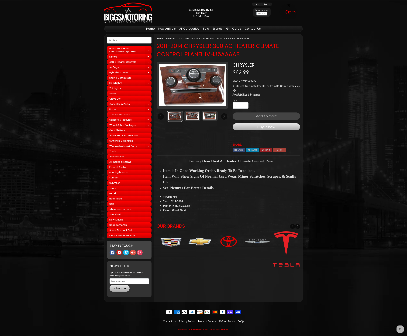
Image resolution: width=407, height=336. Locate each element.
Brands (218, 29)
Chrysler (244, 65)
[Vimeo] (126, 252)
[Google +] (133, 252)
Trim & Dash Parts (119, 114)
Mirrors (130, 57)
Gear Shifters (117, 130)
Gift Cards (233, 29)
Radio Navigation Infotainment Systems (130, 50)
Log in (256, 4)
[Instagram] (140, 252)
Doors (130, 110)
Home (150, 29)
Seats (112, 93)
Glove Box (115, 98)
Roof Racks (115, 198)
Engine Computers (120, 77)
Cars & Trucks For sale (122, 235)
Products (170, 38)
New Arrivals (167, 29)
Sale (206, 29)
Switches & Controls (121, 140)
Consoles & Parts (130, 104)
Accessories (116, 156)
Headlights (130, 83)
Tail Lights (115, 88)
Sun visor (114, 182)
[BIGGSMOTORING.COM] (128, 13)
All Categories (189, 29)
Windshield (115, 214)
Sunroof (114, 177)
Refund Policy (227, 321)
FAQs (241, 321)
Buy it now (266, 127)
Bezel (112, 193)
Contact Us (253, 29)
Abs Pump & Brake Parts (123, 135)
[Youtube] (119, 252)
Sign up (267, 4)
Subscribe (119, 288)
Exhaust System (118, 167)
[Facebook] (112, 252)
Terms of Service (207, 321)
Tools (112, 151)
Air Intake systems (120, 161)
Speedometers (118, 225)
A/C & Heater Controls (130, 62)
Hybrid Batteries (130, 73)
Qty (235, 100)
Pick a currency (262, 10)
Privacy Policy (187, 321)
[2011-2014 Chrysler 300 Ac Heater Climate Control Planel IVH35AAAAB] (175, 116)
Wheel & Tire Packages (130, 125)
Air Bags (130, 67)
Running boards (118, 172)
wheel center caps (120, 209)
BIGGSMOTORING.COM (202, 329)
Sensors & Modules (130, 120)
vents (112, 188)
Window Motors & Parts (130, 146)
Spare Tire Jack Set (120, 230)
